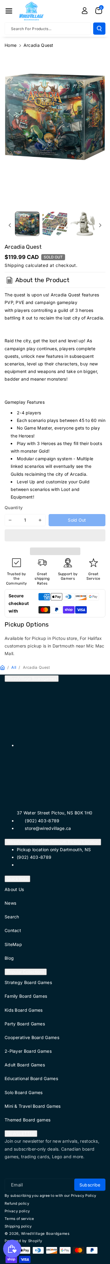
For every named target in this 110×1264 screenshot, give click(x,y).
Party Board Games (25, 1023)
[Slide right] (100, 225)
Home (10, 45)
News (10, 903)
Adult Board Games (25, 1064)
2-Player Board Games (28, 1051)
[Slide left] (10, 225)
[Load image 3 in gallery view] (82, 224)
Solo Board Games (24, 1092)
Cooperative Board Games (32, 1037)
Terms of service (19, 1219)
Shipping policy (18, 1226)
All (13, 667)
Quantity (14, 507)
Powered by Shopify (23, 1241)
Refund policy (17, 1203)
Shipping (14, 265)
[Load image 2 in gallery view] (54, 224)
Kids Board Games (24, 1010)
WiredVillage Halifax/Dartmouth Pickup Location (53, 842)
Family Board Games (26, 996)
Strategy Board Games (28, 982)
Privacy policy (17, 1211)
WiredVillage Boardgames (31, 678)
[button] (55, 536)
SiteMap (13, 944)
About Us (14, 889)
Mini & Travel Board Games (33, 1106)
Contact (13, 930)
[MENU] (9, 11)
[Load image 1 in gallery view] (27, 224)
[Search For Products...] (99, 28)
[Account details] (84, 10)
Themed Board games (27, 1119)
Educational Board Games (31, 1078)
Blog (9, 958)
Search (12, 916)
